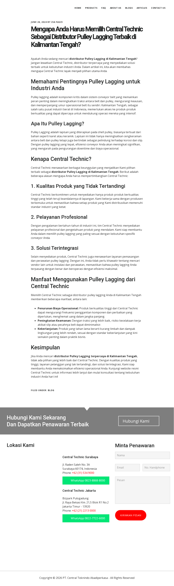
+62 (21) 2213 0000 (84, 510)
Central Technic (32, 7)
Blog (51, 390)
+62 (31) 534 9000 (83, 473)
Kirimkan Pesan (130, 515)
